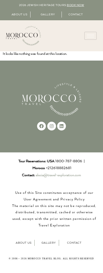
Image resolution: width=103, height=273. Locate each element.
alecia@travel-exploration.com (58, 175)
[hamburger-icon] (90, 36)
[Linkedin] (61, 126)
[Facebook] (41, 126)
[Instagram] (51, 126)
